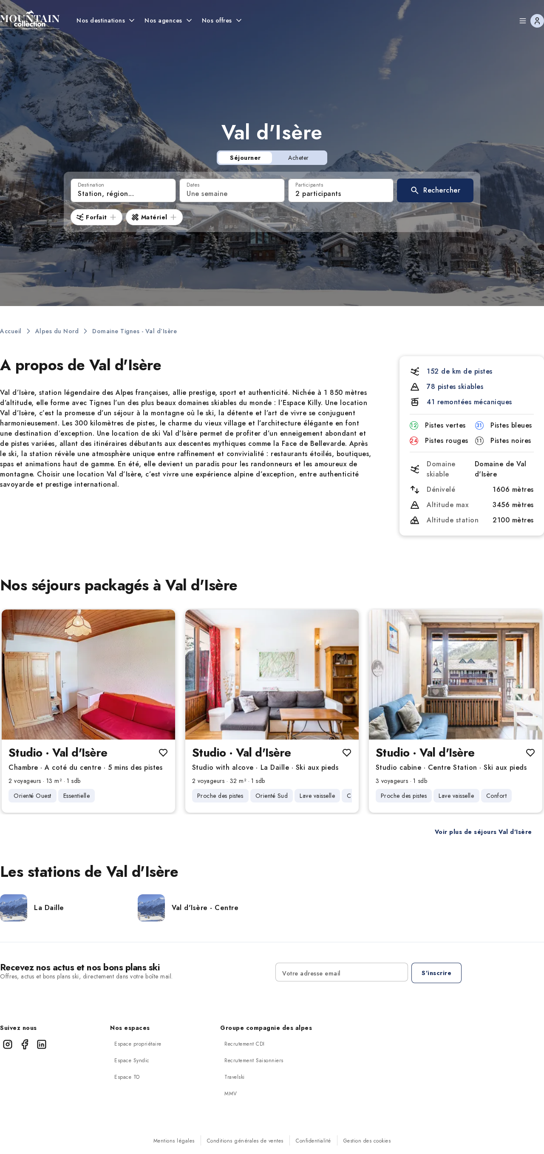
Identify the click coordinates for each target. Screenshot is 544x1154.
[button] (435, 190)
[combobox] (123, 190)
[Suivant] (161, 674)
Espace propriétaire (138, 1044)
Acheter (298, 157)
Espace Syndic (132, 1060)
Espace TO (127, 1077)
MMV (230, 1093)
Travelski (234, 1077)
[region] (88, 675)
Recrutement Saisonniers (253, 1060)
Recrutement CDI (244, 1044)
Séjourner (245, 157)
